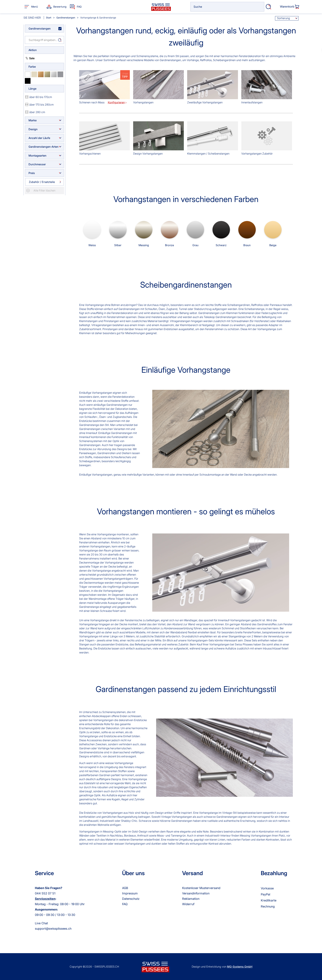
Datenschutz (131, 898)
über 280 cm (37, 112)
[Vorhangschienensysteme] (104, 136)
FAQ (125, 904)
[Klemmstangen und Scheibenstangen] (212, 136)
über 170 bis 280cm (41, 104)
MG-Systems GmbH (239, 966)
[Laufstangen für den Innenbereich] (266, 85)
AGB (125, 888)
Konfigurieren (116, 102)
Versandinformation (195, 893)
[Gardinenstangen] (158, 85)
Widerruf (188, 904)
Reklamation (190, 898)
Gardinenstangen (40, 28)
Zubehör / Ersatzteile (42, 182)
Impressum (130, 893)
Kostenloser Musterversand (201, 888)
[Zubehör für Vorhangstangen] (266, 136)
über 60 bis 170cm (40, 97)
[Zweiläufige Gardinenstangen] (212, 85)
